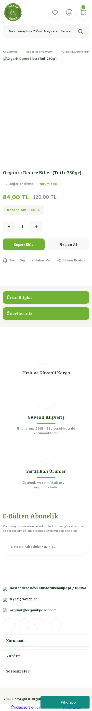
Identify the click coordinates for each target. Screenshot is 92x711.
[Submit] (79, 546)
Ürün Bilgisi (19, 297)
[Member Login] (69, 12)
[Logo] (13, 12)
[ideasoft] (20, 707)
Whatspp (68, 702)
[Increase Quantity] (36, 227)
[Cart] (83, 12)
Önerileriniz (19, 313)
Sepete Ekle (24, 244)
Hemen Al (68, 244)
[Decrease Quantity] (9, 227)
